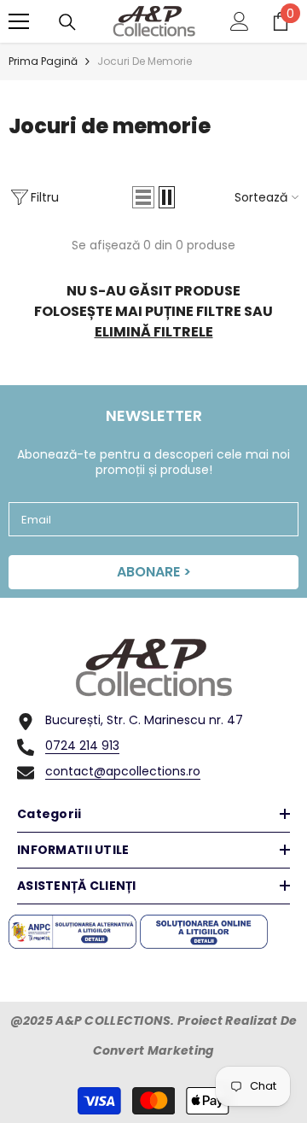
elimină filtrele (154, 332)
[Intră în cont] (239, 21)
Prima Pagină (43, 61)
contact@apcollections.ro (122, 771)
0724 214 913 (82, 745)
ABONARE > (154, 572)
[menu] (19, 21)
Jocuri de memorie (144, 61)
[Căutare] (67, 22)
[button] (143, 197)
